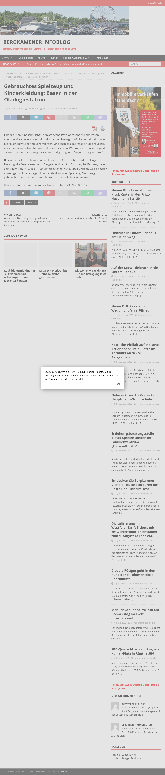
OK (119, 383)
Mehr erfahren (79, 378)
